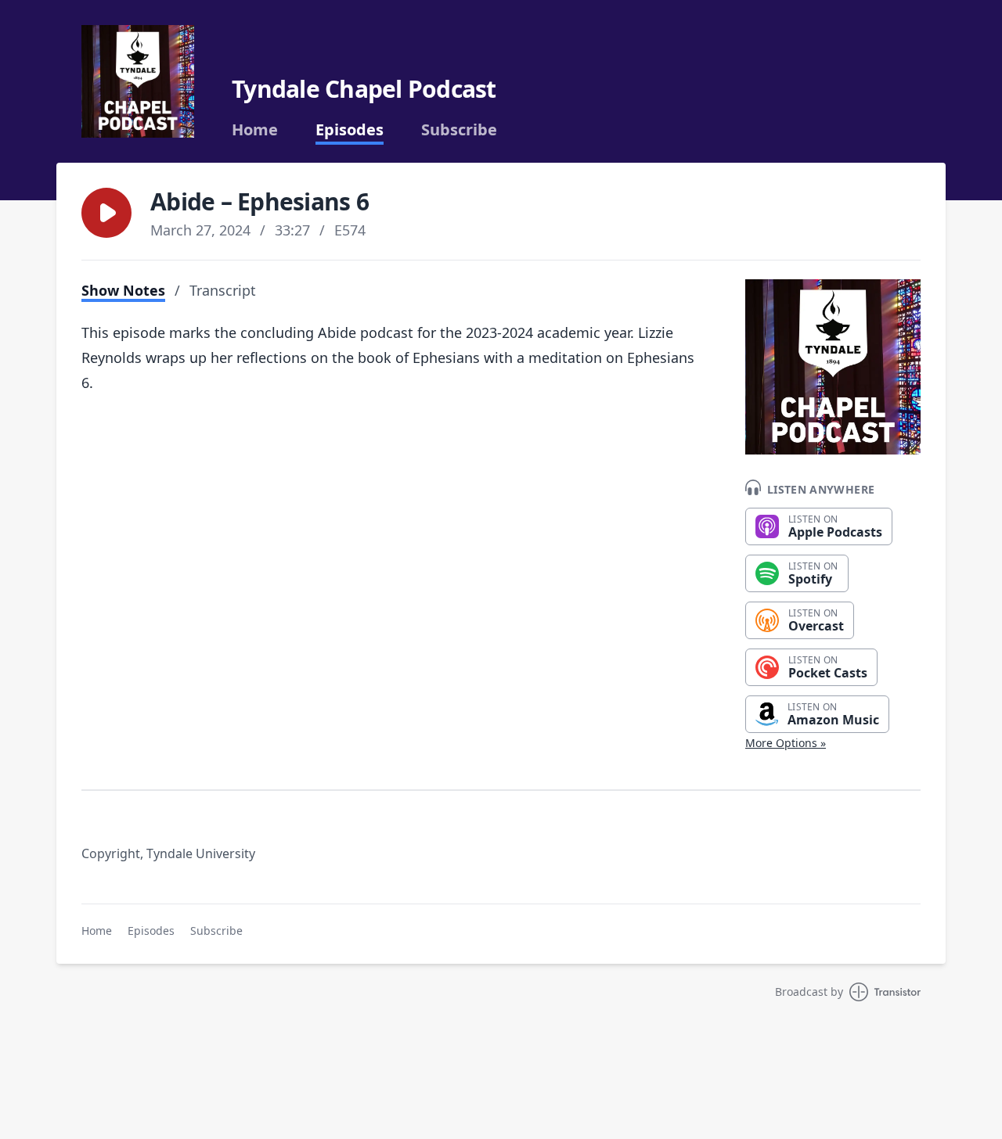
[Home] (137, 81)
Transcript (222, 290)
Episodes (349, 130)
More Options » (785, 742)
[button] (106, 213)
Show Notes (123, 290)
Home (255, 130)
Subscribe (459, 130)
